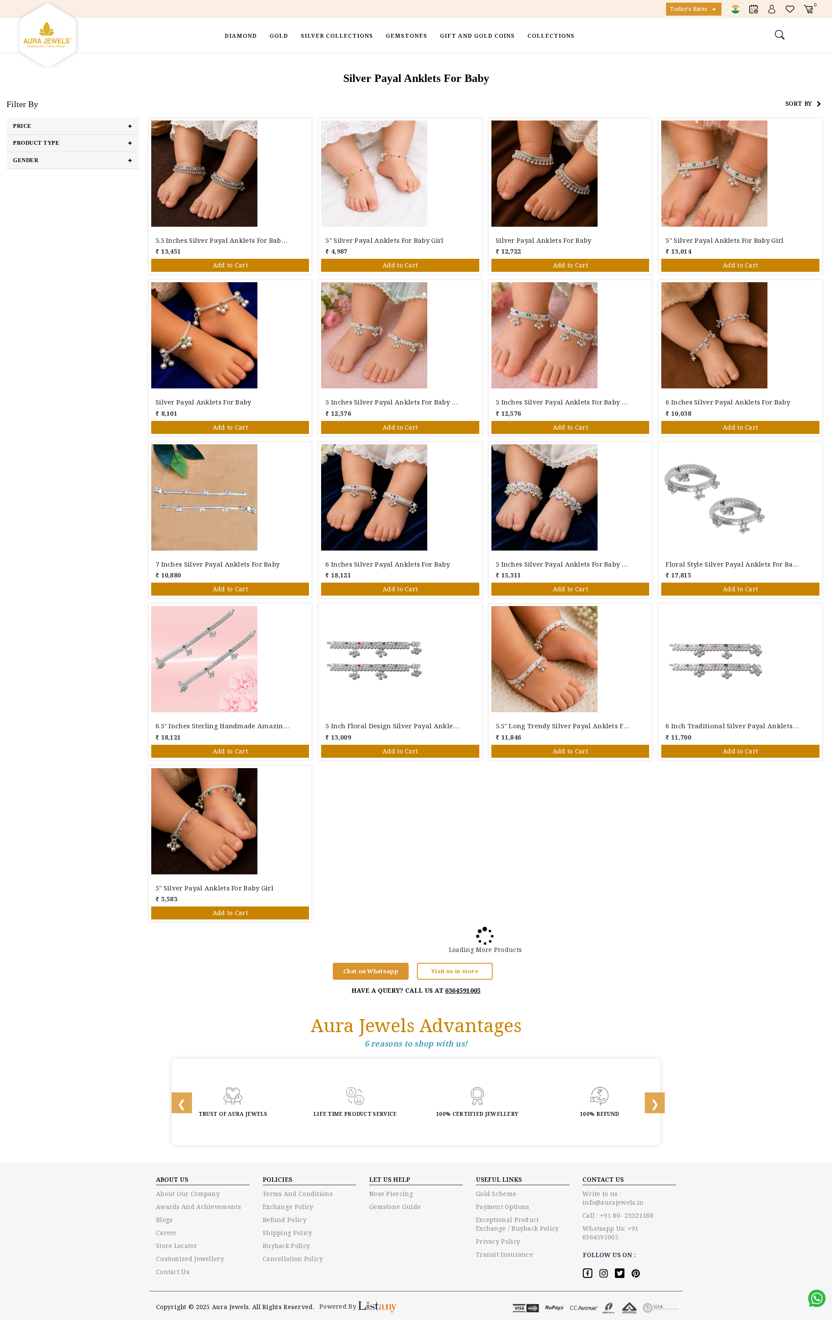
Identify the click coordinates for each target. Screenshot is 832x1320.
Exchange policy (288, 1207)
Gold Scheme (496, 1194)
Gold (279, 35)
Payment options (503, 1207)
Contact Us (172, 1272)
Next (649, 1102)
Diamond (240, 35)
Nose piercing (391, 1194)
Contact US (603, 1179)
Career (166, 1233)
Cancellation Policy (293, 1259)
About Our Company (188, 1194)
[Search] (781, 34)
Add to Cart (230, 265)
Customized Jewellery (190, 1259)
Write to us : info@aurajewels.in (613, 1198)
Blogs (164, 1220)
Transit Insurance (504, 1254)
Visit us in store (454, 971)
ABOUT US (172, 1179)
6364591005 (463, 990)
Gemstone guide (395, 1207)
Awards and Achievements (198, 1207)
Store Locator (176, 1246)
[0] (808, 8)
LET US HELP (389, 1179)
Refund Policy (284, 1220)
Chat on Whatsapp (370, 971)
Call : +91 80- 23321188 (617, 1215)
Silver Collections (337, 35)
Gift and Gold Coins (477, 35)
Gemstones (406, 35)
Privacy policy (498, 1241)
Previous (176, 1102)
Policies (277, 1179)
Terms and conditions (298, 1194)
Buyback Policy (286, 1246)
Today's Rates (689, 9)
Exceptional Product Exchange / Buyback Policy (517, 1224)
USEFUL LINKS (499, 1179)
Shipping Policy (287, 1233)
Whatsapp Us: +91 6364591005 (610, 1232)
